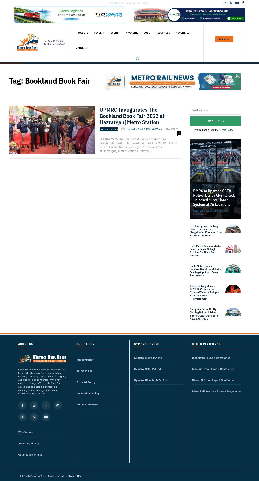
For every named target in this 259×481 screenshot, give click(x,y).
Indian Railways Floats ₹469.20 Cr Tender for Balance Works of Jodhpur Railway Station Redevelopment (204, 292)
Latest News (109, 129)
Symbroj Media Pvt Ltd (148, 357)
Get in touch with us (30, 454)
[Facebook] (243, 3)
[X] (22, 417)
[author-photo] (123, 129)
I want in (213, 120)
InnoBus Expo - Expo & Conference (213, 368)
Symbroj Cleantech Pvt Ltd (150, 380)
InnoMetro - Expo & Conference (211, 357)
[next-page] (234, 146)
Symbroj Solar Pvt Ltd (147, 368)
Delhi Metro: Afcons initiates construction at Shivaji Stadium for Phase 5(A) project (205, 250)
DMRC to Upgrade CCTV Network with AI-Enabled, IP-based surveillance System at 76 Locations (214, 197)
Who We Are (25, 432)
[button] (137, 58)
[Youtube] (237, 3)
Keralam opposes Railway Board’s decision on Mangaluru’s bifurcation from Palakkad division (206, 230)
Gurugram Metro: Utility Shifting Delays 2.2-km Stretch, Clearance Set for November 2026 (204, 313)
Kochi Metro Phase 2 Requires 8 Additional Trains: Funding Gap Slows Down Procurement (206, 270)
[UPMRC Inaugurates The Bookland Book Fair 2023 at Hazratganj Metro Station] (52, 131)
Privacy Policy (226, 130)
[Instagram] (34, 405)
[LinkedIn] (225, 3)
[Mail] (58, 405)
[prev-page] (227, 146)
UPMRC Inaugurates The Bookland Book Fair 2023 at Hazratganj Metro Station (132, 116)
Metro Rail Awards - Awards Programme (216, 391)
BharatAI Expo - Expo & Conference (213, 380)
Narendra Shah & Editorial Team (144, 129)
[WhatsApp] (34, 417)
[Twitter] (231, 3)
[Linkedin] (46, 405)
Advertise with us (28, 443)
